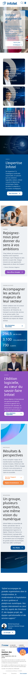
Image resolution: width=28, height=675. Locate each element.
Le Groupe (7, 632)
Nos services (16, 44)
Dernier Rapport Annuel (10, 477)
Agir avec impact (12, 24)
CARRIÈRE (21, 645)
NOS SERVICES (13, 647)
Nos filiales (16, 548)
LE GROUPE (13, 645)
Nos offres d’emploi (13, 272)
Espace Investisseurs (12, 483)
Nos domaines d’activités (10, 326)
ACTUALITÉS (22, 647)
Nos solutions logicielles (10, 413)
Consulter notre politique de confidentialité (10, 668)
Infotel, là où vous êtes (9, 3)
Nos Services (13, 193)
